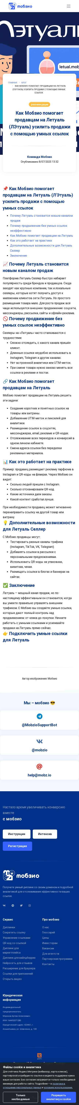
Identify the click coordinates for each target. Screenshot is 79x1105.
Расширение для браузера (19, 968)
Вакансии (48, 948)
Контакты (48, 964)
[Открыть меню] (68, 6)
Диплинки (9, 927)
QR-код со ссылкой (14, 943)
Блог (24, 83)
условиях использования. (58, 1087)
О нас (45, 927)
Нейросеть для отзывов (17, 963)
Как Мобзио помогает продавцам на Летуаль (41, 235)
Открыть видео (12, 979)
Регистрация (17, 846)
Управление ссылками (16, 937)
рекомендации (39, 104)
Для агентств (50, 953)
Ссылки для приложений (18, 973)
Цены (45, 937)
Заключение (18, 255)
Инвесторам (50, 943)
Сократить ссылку (14, 932)
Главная (12, 83)
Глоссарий (48, 932)
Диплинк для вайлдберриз (19, 957)
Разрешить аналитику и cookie (58, 1097)
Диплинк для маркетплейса (12, 950)
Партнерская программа (57, 958)
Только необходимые (21, 1097)
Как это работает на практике (31, 240)
